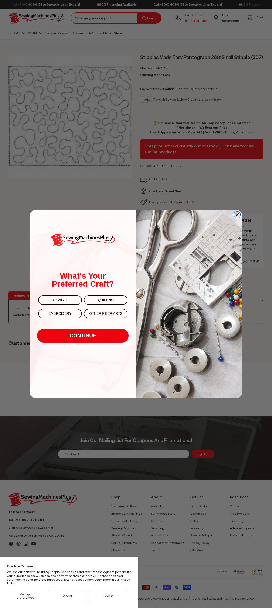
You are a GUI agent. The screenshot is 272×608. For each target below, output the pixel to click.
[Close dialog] (237, 214)
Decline (108, 596)
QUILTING (106, 300)
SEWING (60, 300)
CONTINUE (83, 335)
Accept (67, 596)
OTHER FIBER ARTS (105, 313)
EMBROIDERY (60, 313)
